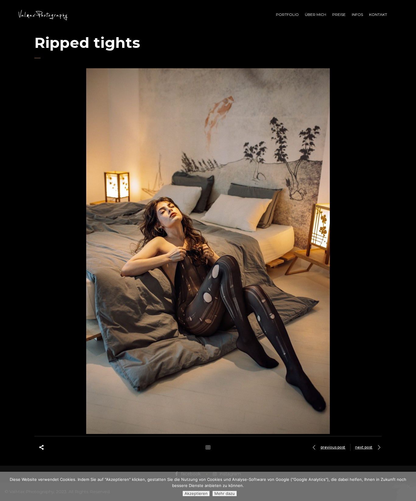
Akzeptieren (196, 493)
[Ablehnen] (408, 486)
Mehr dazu (224, 493)
